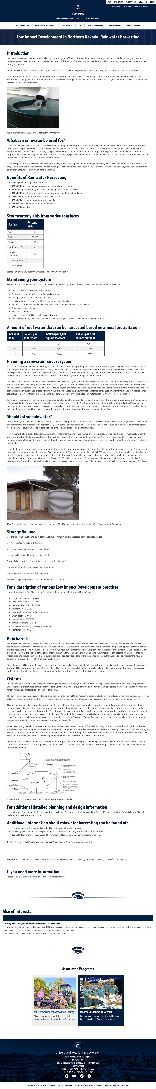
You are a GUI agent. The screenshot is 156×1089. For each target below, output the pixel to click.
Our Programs (22, 25)
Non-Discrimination (112, 1085)
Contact (53, 1085)
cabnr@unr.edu (78, 1065)
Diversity (31, 1085)
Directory (127, 6)
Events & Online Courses (45, 25)
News (109, 2)
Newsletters (118, 2)
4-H (80, 25)
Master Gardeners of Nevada (96, 1012)
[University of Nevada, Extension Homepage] (78, 1046)
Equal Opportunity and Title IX (70, 1085)
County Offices (133, 25)
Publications (67, 25)
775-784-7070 (72, 1068)
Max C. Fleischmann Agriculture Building (72, 1062)
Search (152, 2)
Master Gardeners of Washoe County (54, 1012)
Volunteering (131, 2)
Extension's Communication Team (36, 876)
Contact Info (116, 6)
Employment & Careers (93, 1085)
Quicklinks (143, 2)
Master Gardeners (95, 25)
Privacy (125, 1085)
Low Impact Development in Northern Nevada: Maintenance (32, 923)
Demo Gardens (115, 25)
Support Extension (141, 6)
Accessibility (42, 1085)
